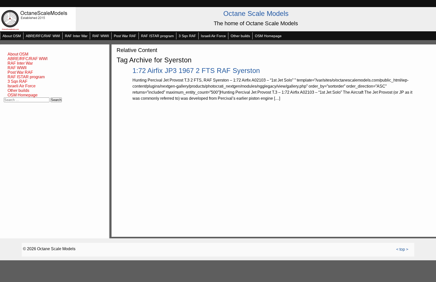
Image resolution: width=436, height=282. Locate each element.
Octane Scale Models (256, 13)
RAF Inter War (76, 36)
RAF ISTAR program (157, 36)
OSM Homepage (268, 36)
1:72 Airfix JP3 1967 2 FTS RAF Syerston (196, 70)
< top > (402, 249)
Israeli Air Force (213, 36)
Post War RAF (125, 36)
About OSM (12, 36)
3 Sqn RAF (187, 36)
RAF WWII (100, 36)
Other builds (240, 36)
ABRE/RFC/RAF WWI (43, 36)
